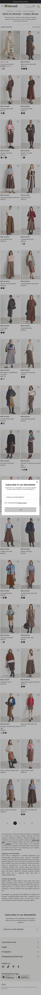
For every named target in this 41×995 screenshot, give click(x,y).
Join (20, 510)
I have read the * (17, 503)
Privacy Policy (22, 503)
